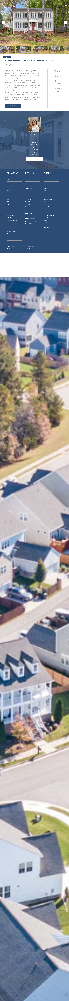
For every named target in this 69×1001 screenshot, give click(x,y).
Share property (13, 105)
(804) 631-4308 (34, 144)
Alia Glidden (34, 134)
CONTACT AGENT (34, 158)
